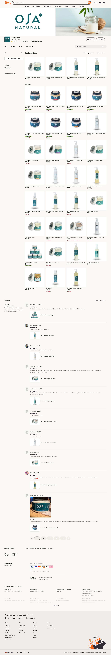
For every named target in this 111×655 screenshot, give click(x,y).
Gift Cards (82, 6)
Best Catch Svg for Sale (87, 595)
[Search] (89, 3)
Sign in (95, 2)
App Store (10, 645)
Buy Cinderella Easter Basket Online (12, 591)
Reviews (13, 46)
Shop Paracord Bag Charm (62, 600)
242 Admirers (7, 67)
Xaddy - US (58, 591)
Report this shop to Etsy (10, 73)
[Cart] (104, 3)
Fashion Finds (58, 6)
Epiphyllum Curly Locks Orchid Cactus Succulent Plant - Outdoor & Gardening (93, 601)
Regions (104, 652)
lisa (30, 452)
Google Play (21, 645)
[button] (90, 39)
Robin (31, 472)
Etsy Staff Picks (36, 6)
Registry (74, 6)
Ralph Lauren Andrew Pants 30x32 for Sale (14, 600)
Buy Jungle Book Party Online (37, 591)
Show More (55, 605)
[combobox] (49, 3)
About (20, 46)
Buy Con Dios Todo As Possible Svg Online (92, 591)
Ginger (31, 325)
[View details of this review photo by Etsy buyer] (40, 507)
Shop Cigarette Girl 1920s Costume (38, 600)
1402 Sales (7, 65)
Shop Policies (29, 46)
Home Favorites (47, 6)
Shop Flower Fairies (86, 593)
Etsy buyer (32, 366)
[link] (32, 538)
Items (5, 46)
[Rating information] (12, 41)
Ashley (31, 411)
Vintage (66, 6)
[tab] (13, 53)
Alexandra (32, 304)
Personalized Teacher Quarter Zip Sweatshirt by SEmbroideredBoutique (41, 603)
